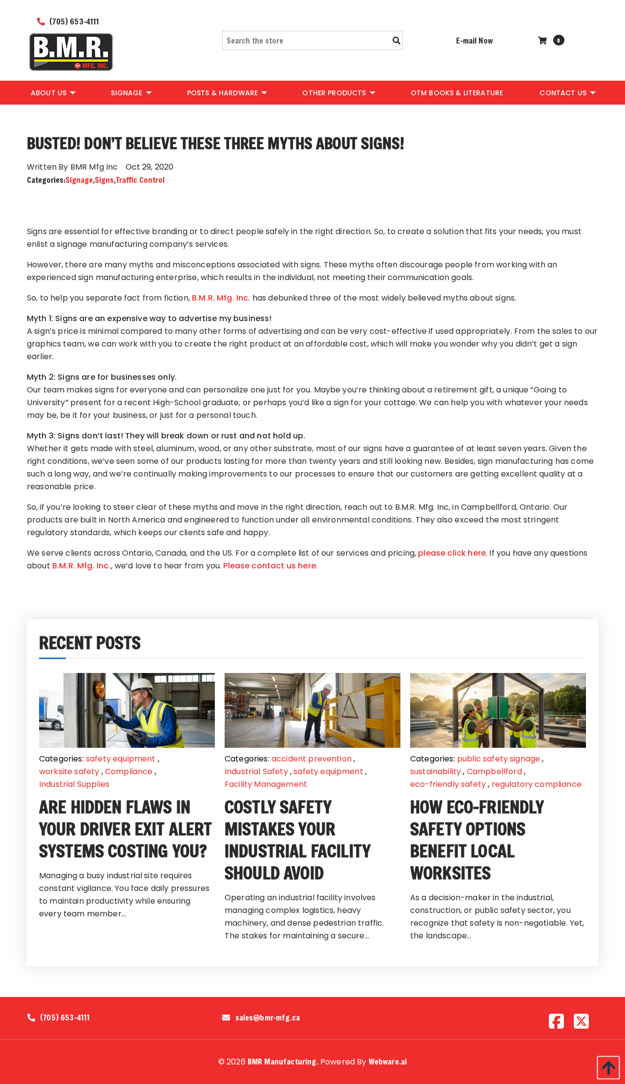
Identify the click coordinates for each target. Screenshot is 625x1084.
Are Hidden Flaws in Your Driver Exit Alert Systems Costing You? (125, 829)
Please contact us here (269, 565)
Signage (79, 179)
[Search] (396, 40)
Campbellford (494, 771)
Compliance (129, 771)
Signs (104, 179)
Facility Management (266, 784)
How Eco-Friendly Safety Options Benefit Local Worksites (477, 840)
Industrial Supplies (74, 784)
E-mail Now (474, 40)
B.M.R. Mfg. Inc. (221, 298)
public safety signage (498, 758)
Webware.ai (388, 1061)
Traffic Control (140, 179)
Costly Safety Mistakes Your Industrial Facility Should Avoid (298, 840)
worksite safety (69, 771)
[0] (543, 40)
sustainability (435, 771)
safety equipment (121, 758)
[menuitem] (52, 92)
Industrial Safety (256, 771)
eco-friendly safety (448, 784)
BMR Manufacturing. (283, 1061)
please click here (452, 553)
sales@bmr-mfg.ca (267, 1017)
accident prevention (311, 758)
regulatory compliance (537, 784)
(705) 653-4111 (73, 21)
